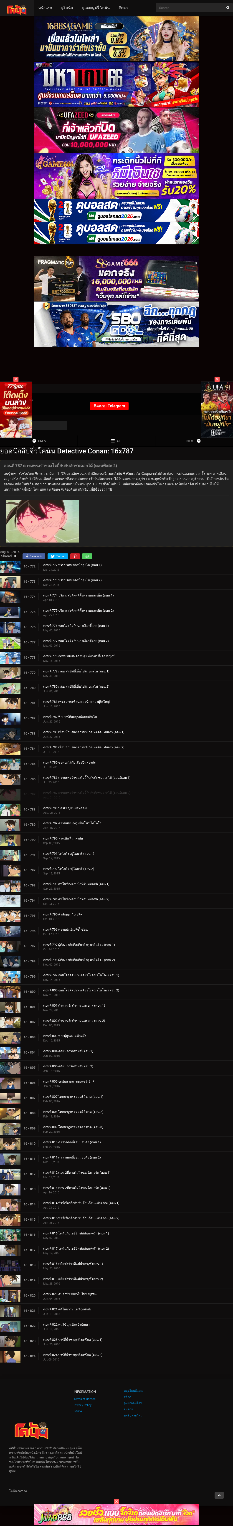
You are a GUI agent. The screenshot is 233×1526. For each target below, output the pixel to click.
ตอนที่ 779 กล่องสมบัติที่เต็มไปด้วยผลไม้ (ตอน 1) (76, 671)
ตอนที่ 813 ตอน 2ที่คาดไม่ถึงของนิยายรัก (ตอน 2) (77, 1188)
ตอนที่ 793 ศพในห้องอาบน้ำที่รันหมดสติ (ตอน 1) (76, 884)
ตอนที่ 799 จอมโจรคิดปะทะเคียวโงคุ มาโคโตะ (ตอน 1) (81, 975)
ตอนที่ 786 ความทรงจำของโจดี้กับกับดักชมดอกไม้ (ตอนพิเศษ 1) (87, 777)
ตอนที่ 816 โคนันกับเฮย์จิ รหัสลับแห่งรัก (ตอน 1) (76, 1233)
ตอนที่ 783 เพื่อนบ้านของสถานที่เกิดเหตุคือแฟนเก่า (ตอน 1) (83, 732)
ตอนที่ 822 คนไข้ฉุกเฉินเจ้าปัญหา (66, 1324)
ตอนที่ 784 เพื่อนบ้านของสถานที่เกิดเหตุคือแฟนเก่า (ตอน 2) (83, 747)
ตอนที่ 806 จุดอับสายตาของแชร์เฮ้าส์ (68, 1081)
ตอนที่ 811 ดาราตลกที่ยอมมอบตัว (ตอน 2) (72, 1157)
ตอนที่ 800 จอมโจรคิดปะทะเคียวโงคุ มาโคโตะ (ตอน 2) (81, 990)
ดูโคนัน (67, 8)
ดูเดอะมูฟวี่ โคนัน (96, 8)
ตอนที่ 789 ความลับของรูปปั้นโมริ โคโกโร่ (72, 823)
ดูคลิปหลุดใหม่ (133, 1415)
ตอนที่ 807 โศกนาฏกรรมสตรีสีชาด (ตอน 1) (73, 1096)
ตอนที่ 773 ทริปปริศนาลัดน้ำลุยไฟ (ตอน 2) (72, 580)
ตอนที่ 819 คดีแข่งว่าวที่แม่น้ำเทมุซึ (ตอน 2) (73, 1279)
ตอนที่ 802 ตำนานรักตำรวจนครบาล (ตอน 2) (74, 1020)
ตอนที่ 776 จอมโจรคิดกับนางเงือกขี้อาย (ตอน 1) (76, 626)
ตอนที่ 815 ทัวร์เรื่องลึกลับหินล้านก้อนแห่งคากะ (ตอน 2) (81, 1218)
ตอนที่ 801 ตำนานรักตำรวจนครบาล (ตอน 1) (74, 1005)
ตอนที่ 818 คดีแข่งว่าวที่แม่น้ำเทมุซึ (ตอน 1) (73, 1264)
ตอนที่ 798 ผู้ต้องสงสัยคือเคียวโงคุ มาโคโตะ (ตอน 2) (79, 960)
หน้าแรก (45, 8)
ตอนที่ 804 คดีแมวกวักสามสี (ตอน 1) (68, 1051)
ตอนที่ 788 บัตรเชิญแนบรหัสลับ (65, 808)
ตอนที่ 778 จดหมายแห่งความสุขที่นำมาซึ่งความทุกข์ (79, 656)
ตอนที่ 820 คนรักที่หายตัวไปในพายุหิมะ (70, 1294)
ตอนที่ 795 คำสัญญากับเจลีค (62, 914)
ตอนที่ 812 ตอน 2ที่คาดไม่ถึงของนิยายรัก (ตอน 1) (77, 1172)
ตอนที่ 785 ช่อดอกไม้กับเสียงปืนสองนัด (69, 762)
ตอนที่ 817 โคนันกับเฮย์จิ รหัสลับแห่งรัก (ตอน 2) (76, 1248)
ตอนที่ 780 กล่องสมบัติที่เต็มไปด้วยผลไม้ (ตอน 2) (76, 686)
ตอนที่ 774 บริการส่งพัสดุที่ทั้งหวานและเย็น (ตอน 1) (78, 595)
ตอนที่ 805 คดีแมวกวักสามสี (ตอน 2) (68, 1066)
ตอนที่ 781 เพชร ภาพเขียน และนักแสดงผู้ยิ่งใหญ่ (76, 701)
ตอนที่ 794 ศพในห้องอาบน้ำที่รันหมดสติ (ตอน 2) (76, 899)
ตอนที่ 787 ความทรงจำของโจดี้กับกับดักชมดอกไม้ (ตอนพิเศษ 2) (87, 793)
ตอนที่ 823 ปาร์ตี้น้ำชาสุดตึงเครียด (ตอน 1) (72, 1339)
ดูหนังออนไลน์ (133, 1403)
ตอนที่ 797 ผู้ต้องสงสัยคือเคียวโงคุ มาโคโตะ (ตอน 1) (79, 945)
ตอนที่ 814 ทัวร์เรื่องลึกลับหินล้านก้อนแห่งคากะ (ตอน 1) (81, 1203)
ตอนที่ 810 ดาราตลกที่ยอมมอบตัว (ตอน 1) (72, 1142)
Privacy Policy (82, 1405)
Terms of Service (85, 1399)
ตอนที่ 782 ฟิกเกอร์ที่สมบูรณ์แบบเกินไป (70, 717)
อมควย (128, 1409)
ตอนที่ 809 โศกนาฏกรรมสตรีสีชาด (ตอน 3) (73, 1127)
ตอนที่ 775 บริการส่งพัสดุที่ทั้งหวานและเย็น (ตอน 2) (78, 610)
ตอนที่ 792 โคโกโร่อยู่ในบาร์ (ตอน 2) (68, 869)
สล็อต (127, 1397)
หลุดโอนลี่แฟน (133, 1391)
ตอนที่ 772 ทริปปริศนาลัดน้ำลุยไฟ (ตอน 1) (72, 565)
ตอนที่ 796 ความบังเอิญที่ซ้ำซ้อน (65, 929)
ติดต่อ (123, 8)
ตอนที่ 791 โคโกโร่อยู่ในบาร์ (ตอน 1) (68, 853)
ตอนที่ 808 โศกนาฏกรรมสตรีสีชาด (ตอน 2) (73, 1112)
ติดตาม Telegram (109, 406)
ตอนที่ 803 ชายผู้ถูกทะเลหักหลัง (64, 1036)
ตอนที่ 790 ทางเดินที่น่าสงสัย (63, 838)
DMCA (78, 1411)
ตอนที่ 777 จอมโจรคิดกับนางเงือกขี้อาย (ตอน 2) (76, 641)
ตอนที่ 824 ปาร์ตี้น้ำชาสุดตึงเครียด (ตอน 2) (72, 1355)
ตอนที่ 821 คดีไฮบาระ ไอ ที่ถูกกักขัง (67, 1309)
